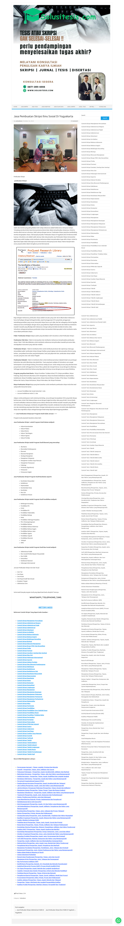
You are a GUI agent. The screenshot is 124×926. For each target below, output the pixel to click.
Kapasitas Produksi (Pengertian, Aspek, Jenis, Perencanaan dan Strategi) (41, 836)
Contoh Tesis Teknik (87, 448)
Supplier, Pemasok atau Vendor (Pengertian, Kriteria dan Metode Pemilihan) (42, 871)
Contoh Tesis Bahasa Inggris (90, 340)
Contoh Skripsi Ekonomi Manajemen (29, 643)
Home (15, 106)
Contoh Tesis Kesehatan (89, 381)
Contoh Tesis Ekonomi (88, 344)
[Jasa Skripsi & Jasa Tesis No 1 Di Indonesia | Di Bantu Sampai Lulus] (61, 101)
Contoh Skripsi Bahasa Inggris (27, 637)
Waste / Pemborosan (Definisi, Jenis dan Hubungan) (34, 797)
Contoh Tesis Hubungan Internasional (93, 350)
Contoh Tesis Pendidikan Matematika (93, 429)
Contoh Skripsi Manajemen (26, 689)
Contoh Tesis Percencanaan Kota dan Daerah (95, 432)
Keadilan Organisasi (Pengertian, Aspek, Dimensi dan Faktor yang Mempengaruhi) (44, 818)
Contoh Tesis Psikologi (88, 439)
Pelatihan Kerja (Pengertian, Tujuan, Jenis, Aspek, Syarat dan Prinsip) (39, 822)
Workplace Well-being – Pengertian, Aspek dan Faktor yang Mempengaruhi (41, 779)
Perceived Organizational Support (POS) (30, 781)
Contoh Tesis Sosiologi (88, 442)
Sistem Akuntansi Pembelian (26, 854)
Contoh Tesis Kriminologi (89, 397)
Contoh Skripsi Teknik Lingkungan (28, 747)
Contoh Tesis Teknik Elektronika (91, 457)
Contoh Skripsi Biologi (24, 641)
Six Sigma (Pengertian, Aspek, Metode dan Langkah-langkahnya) (38, 868)
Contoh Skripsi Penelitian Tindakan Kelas (30, 715)
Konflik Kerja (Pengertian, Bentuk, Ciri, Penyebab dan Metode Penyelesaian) (42, 864)
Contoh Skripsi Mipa (23, 703)
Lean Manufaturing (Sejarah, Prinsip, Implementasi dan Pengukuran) (39, 799)
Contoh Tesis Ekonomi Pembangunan (93, 347)
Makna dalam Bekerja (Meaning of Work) (30, 852)
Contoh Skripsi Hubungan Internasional (30, 657)
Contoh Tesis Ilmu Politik (89, 362)
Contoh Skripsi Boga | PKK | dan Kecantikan (31, 646)
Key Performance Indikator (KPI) (27, 861)
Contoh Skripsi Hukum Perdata (27, 662)
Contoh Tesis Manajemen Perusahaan (93, 423)
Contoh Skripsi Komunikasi (25, 685)
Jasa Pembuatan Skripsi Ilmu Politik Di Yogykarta (61, 910)
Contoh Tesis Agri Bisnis (89, 328)
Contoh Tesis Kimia (87, 394)
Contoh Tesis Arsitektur (88, 334)
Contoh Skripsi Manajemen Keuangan (29, 692)
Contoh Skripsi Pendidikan (25, 708)
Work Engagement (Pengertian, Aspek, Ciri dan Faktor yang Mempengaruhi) (42, 804)
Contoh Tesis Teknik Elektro (90, 454)
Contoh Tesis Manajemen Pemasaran (93, 420)
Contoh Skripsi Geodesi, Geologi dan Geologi (32, 653)
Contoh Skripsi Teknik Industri (27, 745)
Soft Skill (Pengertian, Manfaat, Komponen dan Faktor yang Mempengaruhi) (42, 838)
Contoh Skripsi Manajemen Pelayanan (29, 694)
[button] (118, 920)
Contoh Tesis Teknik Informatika (91, 464)
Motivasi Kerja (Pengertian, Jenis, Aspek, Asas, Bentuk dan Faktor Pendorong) (42, 843)
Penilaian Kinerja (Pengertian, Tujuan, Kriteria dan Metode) (36, 873)
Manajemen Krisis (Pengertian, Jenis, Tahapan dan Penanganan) (38, 859)
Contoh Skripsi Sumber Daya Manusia (29, 733)
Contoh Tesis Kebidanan (88, 372)
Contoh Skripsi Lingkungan (26, 687)
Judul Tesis (82, 106)
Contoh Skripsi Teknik (24, 740)
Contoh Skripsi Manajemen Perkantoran (30, 699)
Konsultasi (102, 106)
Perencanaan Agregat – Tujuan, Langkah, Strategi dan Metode (37, 767)
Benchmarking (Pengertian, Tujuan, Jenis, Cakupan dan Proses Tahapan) (40, 811)
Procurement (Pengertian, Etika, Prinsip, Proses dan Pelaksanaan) (38, 877)
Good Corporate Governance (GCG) (92, 710)
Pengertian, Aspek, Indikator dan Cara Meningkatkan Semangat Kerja (39, 841)
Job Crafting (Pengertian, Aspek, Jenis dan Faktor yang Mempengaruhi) (40, 785)
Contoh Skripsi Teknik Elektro (27, 742)
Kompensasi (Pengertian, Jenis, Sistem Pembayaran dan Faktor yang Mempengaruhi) (45, 850)
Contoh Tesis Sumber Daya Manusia (92, 445)
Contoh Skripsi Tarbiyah (25, 738)
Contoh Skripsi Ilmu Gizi (25, 655)
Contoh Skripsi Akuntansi (25, 630)
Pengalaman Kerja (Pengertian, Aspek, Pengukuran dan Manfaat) (38, 845)
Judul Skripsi (71, 106)
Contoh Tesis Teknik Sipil (89, 470)
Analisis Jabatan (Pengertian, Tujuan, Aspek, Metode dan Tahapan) (39, 880)
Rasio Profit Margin (87, 660)
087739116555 (46, 607)
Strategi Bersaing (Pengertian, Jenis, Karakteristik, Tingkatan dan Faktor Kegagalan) (45, 815)
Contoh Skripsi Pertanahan (26, 717)
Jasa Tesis (35, 106)
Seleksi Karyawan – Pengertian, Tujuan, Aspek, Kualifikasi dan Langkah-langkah (43, 776)
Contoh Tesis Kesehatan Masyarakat (92, 384)
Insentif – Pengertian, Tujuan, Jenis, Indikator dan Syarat (35, 769)
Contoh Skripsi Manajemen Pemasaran (29, 696)
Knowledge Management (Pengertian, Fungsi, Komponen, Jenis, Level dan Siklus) (43, 831)
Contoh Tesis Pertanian (88, 436)
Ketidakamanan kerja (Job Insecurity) (29, 802)
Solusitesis (23, 898)
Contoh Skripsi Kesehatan (25, 678)
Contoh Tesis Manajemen (89, 414)
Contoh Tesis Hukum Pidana (90, 356)
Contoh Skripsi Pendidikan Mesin (28, 712)
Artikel (92, 106)
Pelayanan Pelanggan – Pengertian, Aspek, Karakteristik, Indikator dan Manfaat (43, 772)
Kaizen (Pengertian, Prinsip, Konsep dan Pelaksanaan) (34, 813)
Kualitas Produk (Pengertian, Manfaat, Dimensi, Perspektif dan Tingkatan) (41, 884)
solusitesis (19, 121)
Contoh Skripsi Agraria (24, 660)
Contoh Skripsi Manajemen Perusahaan (30, 620)
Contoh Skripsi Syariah (24, 736)
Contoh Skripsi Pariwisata (25, 706)
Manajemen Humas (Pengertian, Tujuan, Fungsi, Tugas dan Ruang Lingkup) (41, 790)
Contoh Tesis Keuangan (88, 391)
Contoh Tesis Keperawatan (89, 378)
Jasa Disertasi (46, 106)
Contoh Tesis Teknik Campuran (91, 451)
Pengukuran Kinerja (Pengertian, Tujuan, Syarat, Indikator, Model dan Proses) (42, 875)
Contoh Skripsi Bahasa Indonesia (28, 634)
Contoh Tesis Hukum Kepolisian (91, 353)
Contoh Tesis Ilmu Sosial (89, 366)
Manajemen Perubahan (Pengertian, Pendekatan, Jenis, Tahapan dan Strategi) (42, 848)
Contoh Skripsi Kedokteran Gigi (27, 671)
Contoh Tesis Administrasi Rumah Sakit (93, 322)
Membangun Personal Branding (91, 719)
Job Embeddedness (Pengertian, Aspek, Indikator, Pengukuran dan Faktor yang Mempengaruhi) (93, 482)
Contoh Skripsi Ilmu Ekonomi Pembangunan (31, 664)
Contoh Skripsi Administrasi (26, 627)
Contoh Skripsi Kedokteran (26, 669)
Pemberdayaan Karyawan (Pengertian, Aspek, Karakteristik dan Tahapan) (41, 783)
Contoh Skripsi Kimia (24, 680)
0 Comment (74, 121)
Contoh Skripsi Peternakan (26, 722)
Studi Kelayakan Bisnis (88, 738)
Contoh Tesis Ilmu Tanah (89, 369)
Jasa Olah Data (58, 106)
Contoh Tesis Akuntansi (88, 331)
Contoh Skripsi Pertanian (25, 719)
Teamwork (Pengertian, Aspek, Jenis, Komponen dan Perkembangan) (39, 795)
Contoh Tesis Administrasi (89, 315)
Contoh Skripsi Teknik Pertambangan (29, 752)
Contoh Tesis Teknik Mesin (89, 467)
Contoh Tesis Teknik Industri (90, 461)
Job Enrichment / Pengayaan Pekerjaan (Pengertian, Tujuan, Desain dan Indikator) (44, 788)
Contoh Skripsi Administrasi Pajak (28, 625)
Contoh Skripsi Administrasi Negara (28, 623)
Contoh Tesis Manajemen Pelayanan (92, 417)
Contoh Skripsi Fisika (24, 648)
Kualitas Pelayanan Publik (89, 716)
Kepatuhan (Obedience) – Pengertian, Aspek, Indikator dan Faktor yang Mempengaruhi (45, 792)
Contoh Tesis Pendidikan (89, 426)
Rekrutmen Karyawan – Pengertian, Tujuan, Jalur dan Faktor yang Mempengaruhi (43, 774)
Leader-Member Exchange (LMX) (28, 820)
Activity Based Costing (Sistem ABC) (92, 713)
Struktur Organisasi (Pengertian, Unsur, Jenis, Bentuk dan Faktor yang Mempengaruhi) (45, 834)
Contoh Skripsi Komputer (25, 683)
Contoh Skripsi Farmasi (24, 650)
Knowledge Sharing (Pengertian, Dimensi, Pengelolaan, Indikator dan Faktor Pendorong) (46, 827)
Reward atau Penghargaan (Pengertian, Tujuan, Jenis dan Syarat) (38, 857)
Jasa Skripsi (24, 106)
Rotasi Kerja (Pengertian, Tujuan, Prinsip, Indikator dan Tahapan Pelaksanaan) (42, 825)
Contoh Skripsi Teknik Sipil (26, 754)
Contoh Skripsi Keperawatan (26, 676)
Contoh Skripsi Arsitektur (25, 632)
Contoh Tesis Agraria (88, 325)
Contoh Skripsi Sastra (24, 726)
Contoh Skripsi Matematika (26, 701)
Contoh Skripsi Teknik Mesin (26, 749)
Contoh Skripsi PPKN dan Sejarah (28, 724)
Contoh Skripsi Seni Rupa (25, 731)
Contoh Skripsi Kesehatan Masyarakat (29, 673)
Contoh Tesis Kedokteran (89, 375)
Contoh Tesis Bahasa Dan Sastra (91, 337)
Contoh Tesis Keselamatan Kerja (91, 387)
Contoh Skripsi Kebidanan (25, 666)
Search (83, 115)
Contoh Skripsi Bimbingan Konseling (29, 639)
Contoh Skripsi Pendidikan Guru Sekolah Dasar (32, 710)
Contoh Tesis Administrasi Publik (91, 319)
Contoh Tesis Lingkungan (89, 400)
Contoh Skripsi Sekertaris (25, 729)
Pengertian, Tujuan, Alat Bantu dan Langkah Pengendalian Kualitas (39, 882)
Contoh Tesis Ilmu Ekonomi (90, 359)
